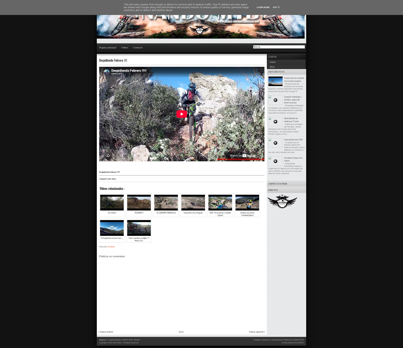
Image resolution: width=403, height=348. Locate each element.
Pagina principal (107, 47)
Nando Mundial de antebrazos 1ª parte (291, 120)
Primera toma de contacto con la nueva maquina (294, 79)
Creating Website (114, 340)
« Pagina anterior (105, 332)
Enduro (111, 247)
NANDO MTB (127, 340)
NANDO (137, 340)
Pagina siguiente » (257, 332)
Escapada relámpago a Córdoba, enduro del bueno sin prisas (292, 99)
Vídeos (124, 47)
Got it (276, 7)
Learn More (263, 7)
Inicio (181, 332)
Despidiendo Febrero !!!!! (113, 60)
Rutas (272, 66)
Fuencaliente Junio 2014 (293, 139)
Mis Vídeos (118, 343)
